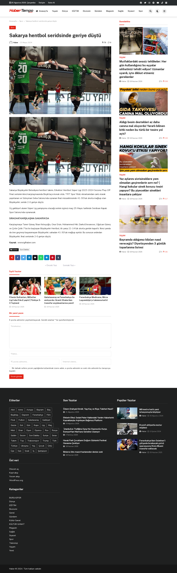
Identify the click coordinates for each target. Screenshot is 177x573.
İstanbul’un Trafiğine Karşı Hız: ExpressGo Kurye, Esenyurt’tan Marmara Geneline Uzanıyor (85, 430)
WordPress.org (16, 480)
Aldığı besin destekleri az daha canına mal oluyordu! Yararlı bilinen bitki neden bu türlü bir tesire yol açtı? (142, 127)
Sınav (54, 435)
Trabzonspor (33, 440)
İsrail (27, 451)
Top (22, 440)
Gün (28, 425)
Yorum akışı (14, 476)
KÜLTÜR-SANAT (17, 524)
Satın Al (51, 3)
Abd (13, 409)
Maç (50, 425)
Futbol (21, 420)
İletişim (42, 3)
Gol (21, 425)
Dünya (65, 11)
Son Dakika (24, 250)
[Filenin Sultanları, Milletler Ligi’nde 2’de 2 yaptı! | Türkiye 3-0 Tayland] (25, 286)
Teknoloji (13, 543)
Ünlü (50, 445)
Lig (43, 425)
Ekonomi (86, 11)
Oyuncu (38, 430)
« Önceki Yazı (51, 265)
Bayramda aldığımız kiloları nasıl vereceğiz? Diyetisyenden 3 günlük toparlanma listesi (142, 243)
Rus (46, 430)
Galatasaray (33, 420)
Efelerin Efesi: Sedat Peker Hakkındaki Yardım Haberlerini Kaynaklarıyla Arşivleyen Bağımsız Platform (88, 419)
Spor (141, 11)
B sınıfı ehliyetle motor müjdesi (150, 426)
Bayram (40, 409)
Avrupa (30, 409)
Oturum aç (14, 469)
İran (19, 451)
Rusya (54, 430)
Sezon (23, 435)
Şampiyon (42, 451)
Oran (20, 430)
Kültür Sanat (14, 520)
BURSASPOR (15, 497)
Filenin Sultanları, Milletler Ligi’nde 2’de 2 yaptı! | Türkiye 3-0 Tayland (25, 300)
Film (49, 414)
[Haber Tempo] (21, 11)
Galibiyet (46, 420)
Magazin (110, 11)
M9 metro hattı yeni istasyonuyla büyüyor (150, 410)
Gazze (13, 425)
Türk (54, 440)
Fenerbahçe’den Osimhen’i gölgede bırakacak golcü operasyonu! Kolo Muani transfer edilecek (152, 445)
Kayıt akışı (13, 472)
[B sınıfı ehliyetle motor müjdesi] (127, 429)
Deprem (25, 414)
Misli (13, 430)
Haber (15, 42)
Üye (12, 451)
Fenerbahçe (38, 414)
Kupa (36, 425)
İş (33, 451)
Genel (12, 512)
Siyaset (131, 11)
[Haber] (11, 42)
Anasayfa (43, 11)
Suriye (45, 435)
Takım (13, 440)
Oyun (28, 430)
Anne (20, 409)
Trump (46, 440)
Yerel (11, 550)
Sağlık (121, 11)
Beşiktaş (14, 414)
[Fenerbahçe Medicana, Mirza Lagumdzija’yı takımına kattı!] (95, 286)
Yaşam (55, 11)
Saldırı (13, 435)
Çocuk (41, 445)
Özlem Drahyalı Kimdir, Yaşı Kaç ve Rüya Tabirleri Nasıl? (88, 409)
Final (13, 420)
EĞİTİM (75, 11)
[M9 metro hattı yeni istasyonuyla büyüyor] (127, 413)
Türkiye (14, 445)
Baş (48, 409)
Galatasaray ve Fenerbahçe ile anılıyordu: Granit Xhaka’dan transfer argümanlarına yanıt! (59, 300)
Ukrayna (24, 445)
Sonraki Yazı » (69, 265)
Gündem (98, 11)
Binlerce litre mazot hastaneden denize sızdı (83, 451)
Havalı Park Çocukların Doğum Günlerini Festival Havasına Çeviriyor (84, 442)
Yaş (33, 445)
